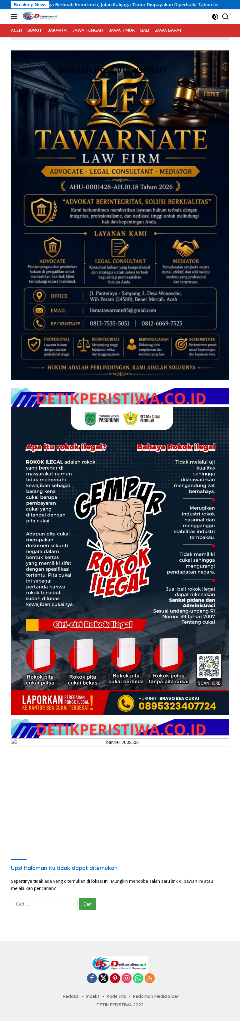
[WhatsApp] (138, 978)
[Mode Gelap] (215, 17)
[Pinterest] (115, 978)
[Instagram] (127, 978)
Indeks (93, 996)
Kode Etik (116, 996)
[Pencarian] (225, 17)
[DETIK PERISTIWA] (39, 16)
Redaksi (71, 996)
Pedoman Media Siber (156, 996)
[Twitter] (103, 978)
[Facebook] (92, 978)
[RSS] (150, 978)
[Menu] (15, 16)
